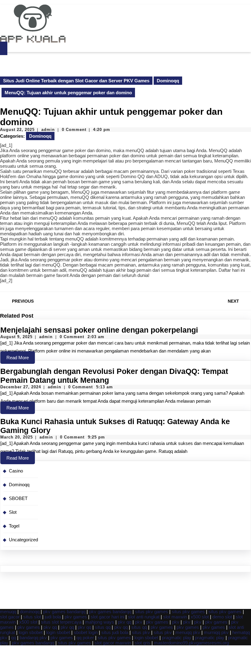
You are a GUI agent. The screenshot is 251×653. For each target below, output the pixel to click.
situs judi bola (114, 632)
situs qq (103, 627)
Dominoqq (168, 80)
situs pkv (141, 632)
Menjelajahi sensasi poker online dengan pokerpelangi (99, 330)
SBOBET (18, 498)
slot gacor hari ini (107, 616)
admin (48, 129)
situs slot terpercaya (61, 622)
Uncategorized (23, 539)
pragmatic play (176, 637)
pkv (138, 622)
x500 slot (200, 616)
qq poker (85, 637)
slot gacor (10, 616)
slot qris (142, 642)
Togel (14, 525)
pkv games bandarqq (64, 611)
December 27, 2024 (20, 387)
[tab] (3, 48)
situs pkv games (151, 611)
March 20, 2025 (16, 437)
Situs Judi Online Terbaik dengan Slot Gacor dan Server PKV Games (76, 80)
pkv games (76, 616)
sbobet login (86, 632)
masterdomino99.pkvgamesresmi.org (191, 642)
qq (13, 637)
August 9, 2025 (16, 336)
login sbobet (31, 632)
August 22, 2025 (17, 129)
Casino (16, 470)
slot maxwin (175, 616)
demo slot (222, 616)
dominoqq (29, 611)
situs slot (32, 616)
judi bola (53, 616)
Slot (13, 512)
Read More (20, 359)
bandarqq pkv (33, 637)
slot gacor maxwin (113, 642)
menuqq (8, 611)
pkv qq (124, 622)
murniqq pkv (216, 632)
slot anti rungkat (143, 616)
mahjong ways (99, 622)
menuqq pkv (187, 632)
